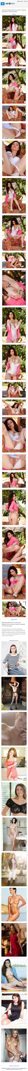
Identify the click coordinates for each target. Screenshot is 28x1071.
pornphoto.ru (8, 1068)
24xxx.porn (11, 1065)
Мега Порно (14, 619)
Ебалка (14, 14)
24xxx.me (26, 1)
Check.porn (16, 1065)
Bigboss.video (20, 1)
